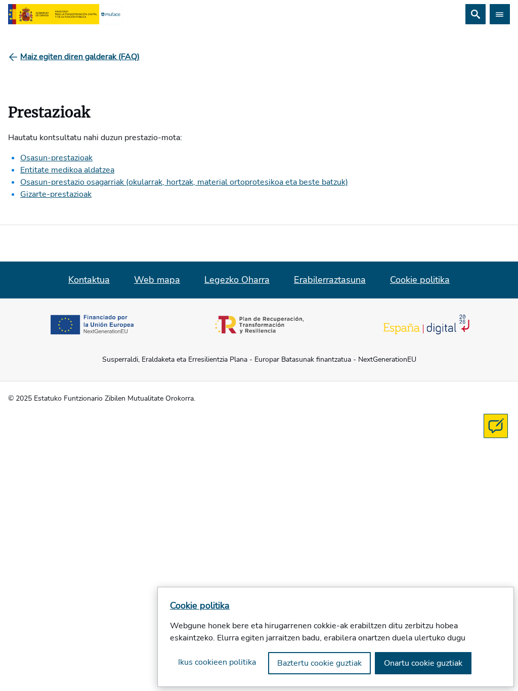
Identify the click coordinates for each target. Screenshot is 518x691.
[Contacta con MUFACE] (496, 426)
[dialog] (335, 637)
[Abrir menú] (500, 14)
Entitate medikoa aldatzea (67, 170)
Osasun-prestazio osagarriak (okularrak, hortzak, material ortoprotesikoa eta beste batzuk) (184, 182)
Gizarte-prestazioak (56, 194)
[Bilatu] (475, 14)
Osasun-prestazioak (56, 157)
